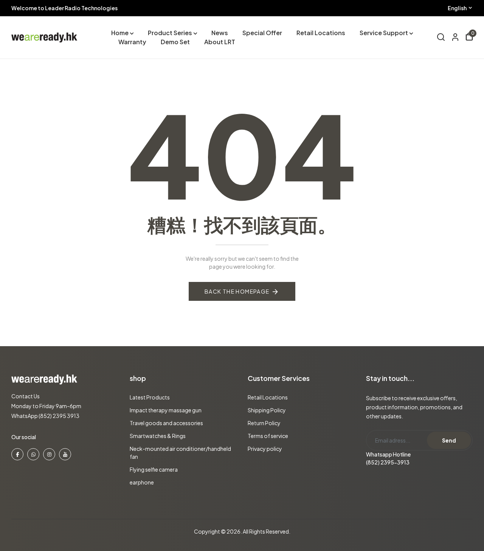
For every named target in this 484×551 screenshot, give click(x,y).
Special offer (262, 33)
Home (120, 33)
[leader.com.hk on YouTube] (65, 454)
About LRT (219, 42)
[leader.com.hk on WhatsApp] (33, 454)
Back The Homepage (237, 291)
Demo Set (175, 42)
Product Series (170, 33)
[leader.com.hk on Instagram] (49, 454)
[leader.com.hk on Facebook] (17, 454)
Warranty (132, 42)
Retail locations (320, 33)
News (219, 33)
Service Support (384, 33)
